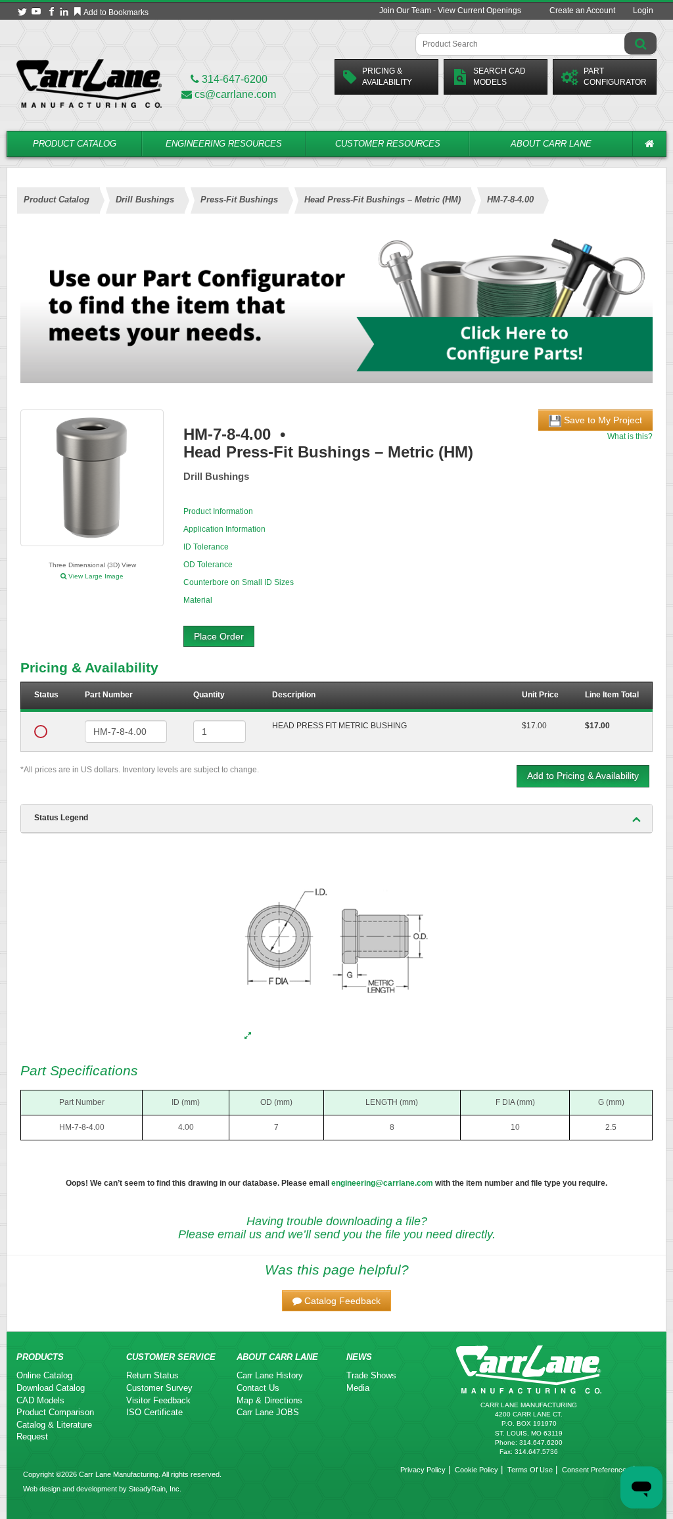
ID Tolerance (206, 546)
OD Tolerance (208, 564)
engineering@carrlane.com (382, 1183)
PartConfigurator (615, 76)
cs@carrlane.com (235, 94)
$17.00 (534, 725)
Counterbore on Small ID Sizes (238, 582)
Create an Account (582, 10)
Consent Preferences (596, 1470)
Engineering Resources (224, 144)
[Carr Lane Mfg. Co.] (89, 83)
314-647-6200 (233, 79)
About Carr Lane (551, 144)
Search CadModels (499, 76)
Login (643, 10)
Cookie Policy (476, 1470)
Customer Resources (387, 144)
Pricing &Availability (387, 76)
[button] (336, 1300)
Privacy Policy (423, 1470)
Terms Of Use (530, 1470)
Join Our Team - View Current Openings (450, 10)
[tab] (336, 818)
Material (197, 600)
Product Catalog (74, 144)
